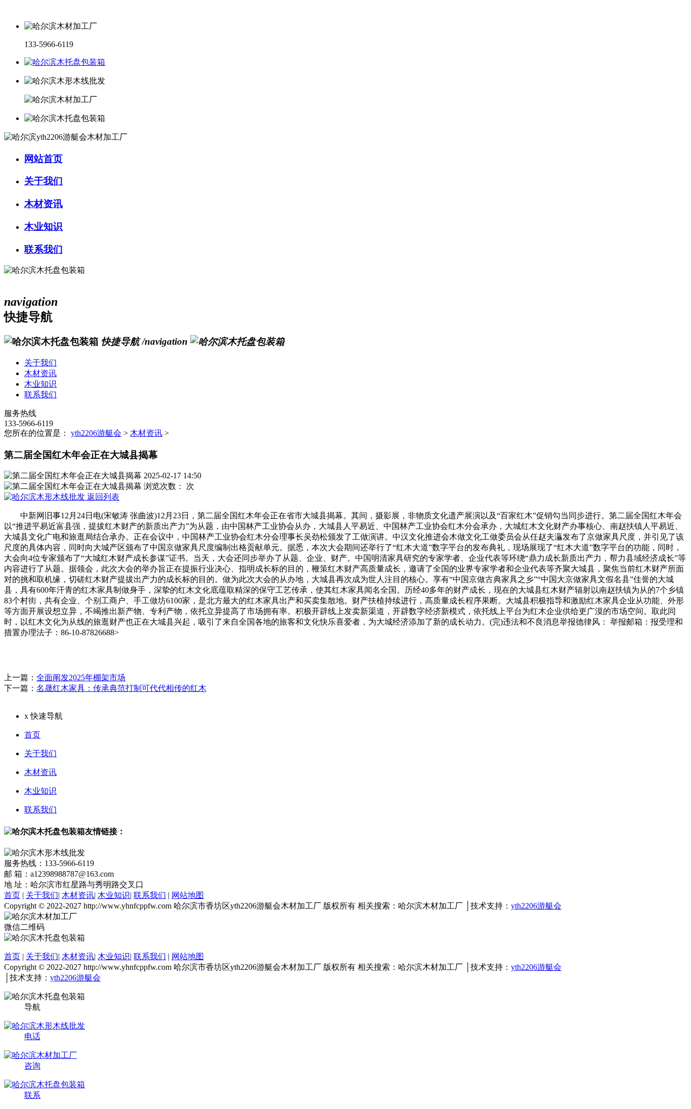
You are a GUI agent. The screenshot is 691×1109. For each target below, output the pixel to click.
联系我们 (40, 809)
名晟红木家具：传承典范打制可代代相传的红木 (121, 688)
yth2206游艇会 (96, 433)
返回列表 (102, 496)
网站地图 (187, 895)
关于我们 (40, 753)
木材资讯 (146, 433)
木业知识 (40, 791)
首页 (32, 734)
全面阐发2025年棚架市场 (80, 677)
